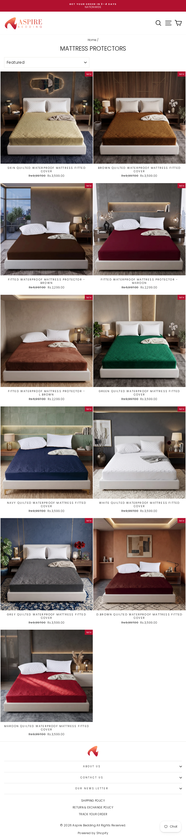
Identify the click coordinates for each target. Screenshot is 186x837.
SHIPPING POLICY (93, 801)
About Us (92, 766)
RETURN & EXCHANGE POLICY (93, 807)
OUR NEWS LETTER (91, 788)
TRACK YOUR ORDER (93, 814)
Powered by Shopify (93, 833)
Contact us (91, 777)
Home (92, 40)
